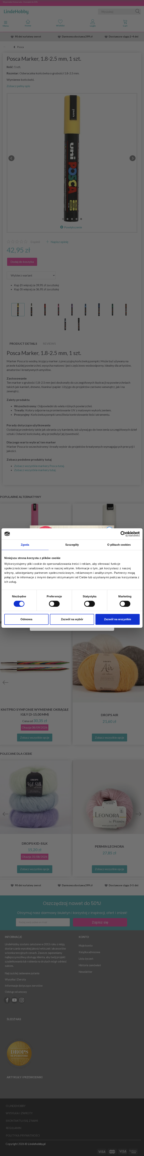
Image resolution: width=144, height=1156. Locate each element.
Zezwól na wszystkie (117, 619)
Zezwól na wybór (72, 619)
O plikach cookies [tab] (119, 544)
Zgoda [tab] (25, 544)
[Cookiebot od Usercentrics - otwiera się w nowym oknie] (123, 534)
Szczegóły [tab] (72, 544)
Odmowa (26, 619)
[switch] (54, 604)
